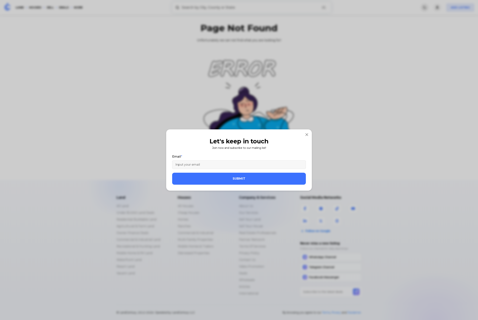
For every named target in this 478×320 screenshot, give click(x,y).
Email (176, 156)
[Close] (307, 134)
